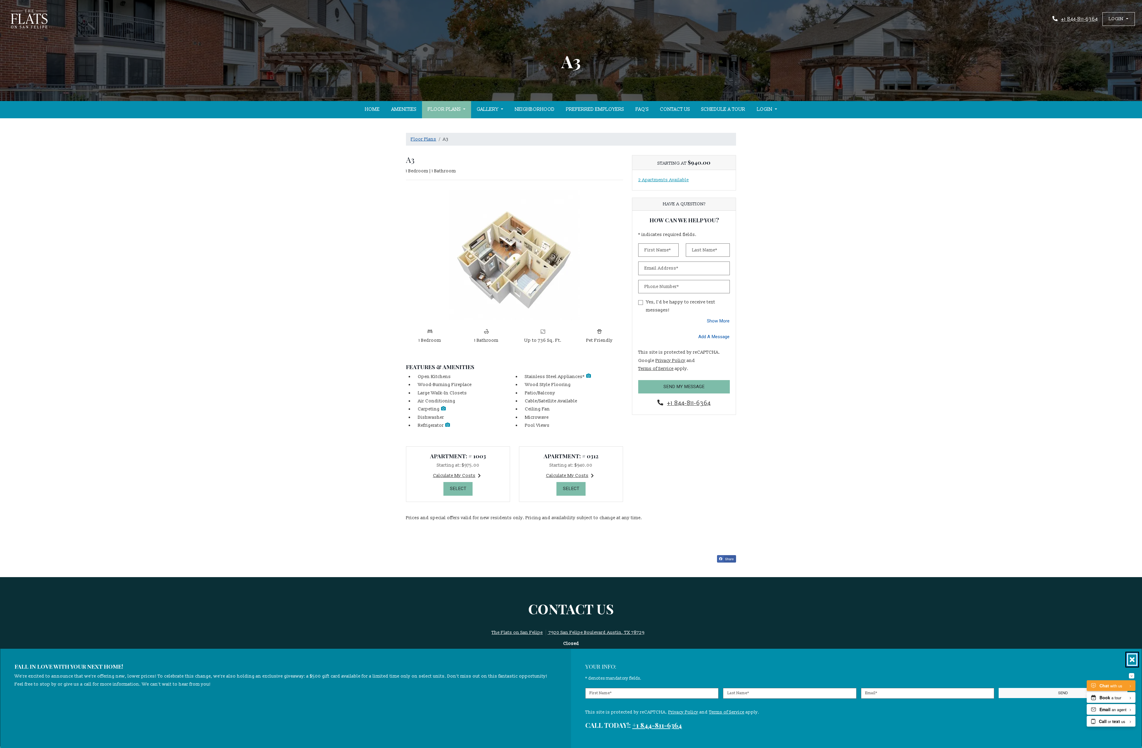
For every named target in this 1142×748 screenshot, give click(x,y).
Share (729, 558)
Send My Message (684, 386)
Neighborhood (535, 109)
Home (372, 109)
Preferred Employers (595, 109)
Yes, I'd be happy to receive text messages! (680, 306)
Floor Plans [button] (445, 109)
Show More (718, 321)
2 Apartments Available (663, 180)
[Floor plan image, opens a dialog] (514, 255)
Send (1063, 693)
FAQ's (642, 109)
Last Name (738, 693)
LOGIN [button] (765, 109)
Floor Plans (423, 139)
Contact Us (675, 109)
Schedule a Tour (723, 109)
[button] (1118, 19)
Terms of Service (656, 368)
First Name (600, 693)
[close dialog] (1132, 659)
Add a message (714, 336)
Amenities (403, 109)
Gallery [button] (488, 109)
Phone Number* (661, 286)
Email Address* (661, 268)
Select (461, 488)
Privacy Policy (670, 360)
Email (871, 693)
